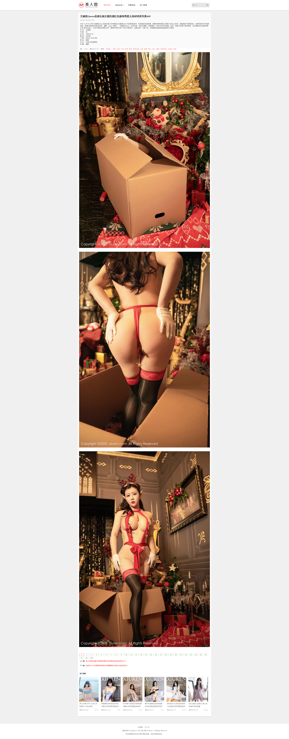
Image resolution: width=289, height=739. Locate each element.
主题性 (170, 49)
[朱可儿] (89, 692)
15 (151, 655)
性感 (126, 49)
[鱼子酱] (132, 691)
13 (141, 655)
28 (86, 658)
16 (156, 655)
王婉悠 (108, 49)
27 (81, 658)
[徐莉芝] (176, 691)
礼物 (118, 49)
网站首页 (107, 5)
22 (186, 655)
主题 (141, 49)
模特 (158, 49)
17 (161, 655)
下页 (91, 658)
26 (205, 655)
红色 (122, 49)
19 (171, 655)
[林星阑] (111, 691)
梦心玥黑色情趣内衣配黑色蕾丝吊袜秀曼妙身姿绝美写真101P (106, 661)
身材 (174, 49)
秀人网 (88, 20)
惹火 (153, 49)
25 (201, 655)
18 (166, 655)
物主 (149, 49)
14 (146, 655)
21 (181, 655)
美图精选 (131, 5)
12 (136, 655)
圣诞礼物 (136, 49)
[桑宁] (154, 691)
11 (131, 655)
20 (176, 655)
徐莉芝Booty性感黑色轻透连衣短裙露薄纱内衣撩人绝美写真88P (107, 665)
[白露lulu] (198, 692)
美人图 (82, 20)
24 (196, 655)
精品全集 (119, 5)
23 (191, 655)
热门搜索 (143, 5)
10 (126, 655)
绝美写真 (163, 49)
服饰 (145, 49)
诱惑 (130, 49)
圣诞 (114, 49)
